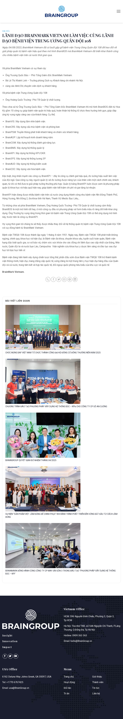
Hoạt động (69, 682)
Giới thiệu (97, 676)
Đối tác (67, 688)
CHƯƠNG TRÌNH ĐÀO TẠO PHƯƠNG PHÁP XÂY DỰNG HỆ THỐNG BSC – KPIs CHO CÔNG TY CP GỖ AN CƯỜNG (56, 406)
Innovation (10, 641)
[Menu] (118, 11)
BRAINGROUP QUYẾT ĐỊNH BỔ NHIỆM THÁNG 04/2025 (30, 460)
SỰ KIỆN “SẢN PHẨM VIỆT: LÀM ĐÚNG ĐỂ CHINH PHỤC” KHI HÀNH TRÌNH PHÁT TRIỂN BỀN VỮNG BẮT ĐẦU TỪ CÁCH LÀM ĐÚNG (61, 515)
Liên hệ (96, 693)
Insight (7, 635)
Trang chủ (69, 676)
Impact (7, 647)
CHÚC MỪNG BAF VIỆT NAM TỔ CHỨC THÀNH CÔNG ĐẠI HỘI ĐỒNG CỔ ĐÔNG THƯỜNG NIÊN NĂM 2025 (53, 352)
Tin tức (6, 31)
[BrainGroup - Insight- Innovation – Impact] (61, 11)
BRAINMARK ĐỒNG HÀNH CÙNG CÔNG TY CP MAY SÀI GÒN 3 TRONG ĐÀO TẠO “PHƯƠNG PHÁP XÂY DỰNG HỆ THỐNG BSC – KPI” (60, 572)
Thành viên (97, 682)
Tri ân (66, 693)
